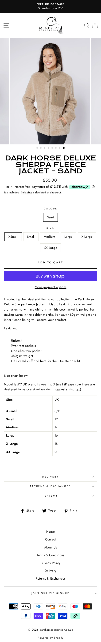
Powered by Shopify (50, 638)
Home (50, 531)
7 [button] (60, 148)
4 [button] (49, 148)
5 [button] (52, 148)
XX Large (50, 247)
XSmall (13, 236)
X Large (87, 236)
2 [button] (41, 148)
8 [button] (64, 148)
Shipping (26, 192)
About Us (50, 547)
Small (31, 236)
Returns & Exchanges (50, 486)
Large (68, 236)
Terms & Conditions (50, 555)
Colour (50, 208)
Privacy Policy (51, 562)
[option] (50, 6)
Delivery (50, 476)
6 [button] (56, 148)
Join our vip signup (50, 593)
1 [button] (37, 148)
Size (50, 228)
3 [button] (45, 148)
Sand (50, 217)
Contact (50, 539)
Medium (49, 236)
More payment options (50, 287)
